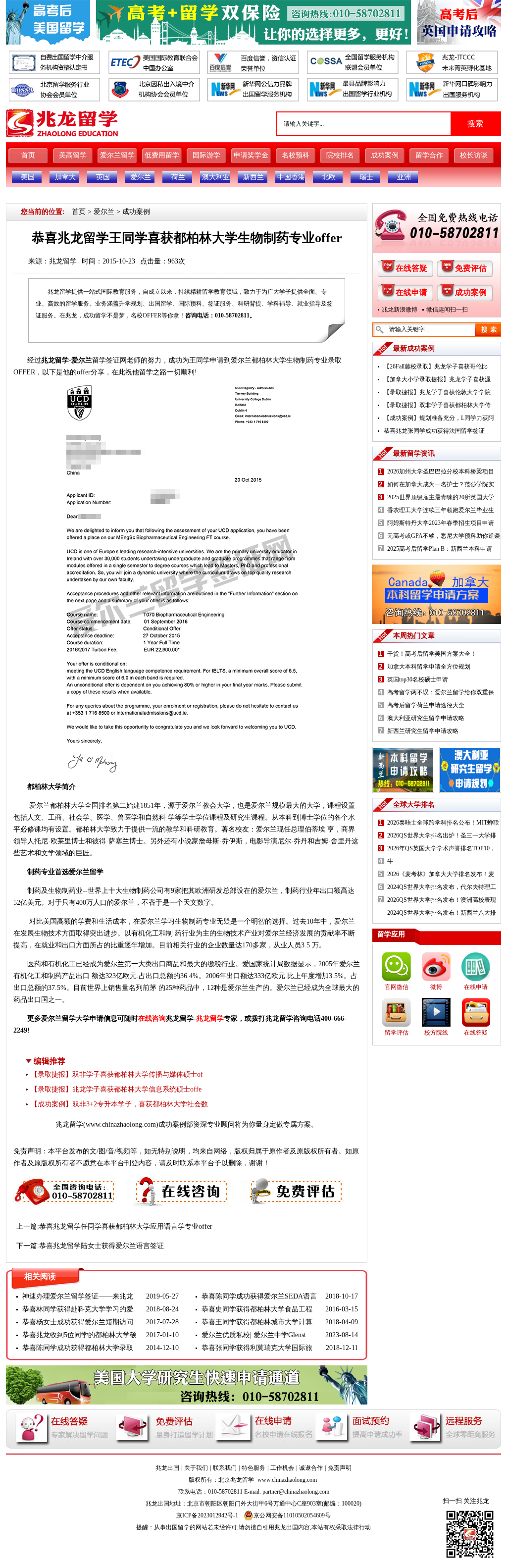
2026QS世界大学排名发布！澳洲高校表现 (441, 899)
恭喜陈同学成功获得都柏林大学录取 (77, 1348)
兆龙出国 (167, 1467)
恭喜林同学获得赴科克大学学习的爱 (77, 1309)
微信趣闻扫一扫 (447, 309)
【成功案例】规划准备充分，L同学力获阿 (439, 418)
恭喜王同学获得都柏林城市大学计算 (257, 1322)
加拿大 (65, 177)
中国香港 (291, 177)
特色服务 (253, 1467)
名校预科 (295, 155)
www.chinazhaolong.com (121, 1124)
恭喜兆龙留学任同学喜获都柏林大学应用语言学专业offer (125, 1226)
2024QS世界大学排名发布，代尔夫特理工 (441, 887)
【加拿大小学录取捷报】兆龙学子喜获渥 (437, 379)
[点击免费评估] (293, 1182)
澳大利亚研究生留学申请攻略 (425, 718)
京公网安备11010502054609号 (292, 1515)
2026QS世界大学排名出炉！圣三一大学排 (441, 835)
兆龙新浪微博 (399, 309)
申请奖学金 (251, 155)
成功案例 (385, 155)
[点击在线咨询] (178, 1182)
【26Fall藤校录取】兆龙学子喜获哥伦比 (436, 366)
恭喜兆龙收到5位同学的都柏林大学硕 (79, 1335)
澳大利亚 (216, 177)
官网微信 (396, 987)
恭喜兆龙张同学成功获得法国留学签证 (434, 430)
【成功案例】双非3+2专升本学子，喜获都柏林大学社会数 (119, 1104)
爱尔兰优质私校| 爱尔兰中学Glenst (254, 1335)
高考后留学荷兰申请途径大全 (425, 705)
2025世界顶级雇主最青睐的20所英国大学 (440, 497)
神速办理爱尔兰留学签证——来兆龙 (77, 1296)
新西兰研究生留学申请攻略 (422, 731)
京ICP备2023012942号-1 (207, 1515)
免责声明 (340, 1467)
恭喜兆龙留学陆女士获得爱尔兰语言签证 (101, 1245)
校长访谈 (474, 155)
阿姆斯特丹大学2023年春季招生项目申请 (440, 523)
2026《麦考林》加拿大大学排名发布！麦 (440, 874)
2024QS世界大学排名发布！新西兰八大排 (441, 912)
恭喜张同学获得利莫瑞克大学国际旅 (257, 1348)
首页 (28, 155)
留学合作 (429, 155)
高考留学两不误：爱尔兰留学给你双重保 (440, 692)
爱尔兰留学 (117, 155)
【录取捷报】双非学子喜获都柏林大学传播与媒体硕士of (117, 1074)
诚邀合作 (311, 1467)
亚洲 (404, 177)
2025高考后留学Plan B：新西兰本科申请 (439, 548)
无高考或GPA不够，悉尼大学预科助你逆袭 (443, 535)
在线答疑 (411, 268)
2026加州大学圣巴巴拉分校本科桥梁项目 (440, 471)
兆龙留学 (63, 261)
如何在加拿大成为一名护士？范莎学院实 (440, 484)
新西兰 (253, 177)
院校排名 (340, 155)
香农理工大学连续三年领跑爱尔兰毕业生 (440, 510)
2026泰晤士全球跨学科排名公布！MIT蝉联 (443, 822)
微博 (436, 987)
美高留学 (73, 155)
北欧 (329, 177)
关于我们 (196, 1467)
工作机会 (282, 1467)
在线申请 (411, 292)
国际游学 (206, 155)
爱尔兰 (140, 177)
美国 (28, 177)
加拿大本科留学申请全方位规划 (428, 666)
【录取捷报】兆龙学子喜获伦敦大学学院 (437, 392)
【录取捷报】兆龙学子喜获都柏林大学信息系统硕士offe (116, 1089)
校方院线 (436, 1032)
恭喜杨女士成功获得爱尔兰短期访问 (77, 1322)
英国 (103, 177)
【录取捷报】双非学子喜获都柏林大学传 (437, 405)
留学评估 (396, 1032)
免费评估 (471, 268)
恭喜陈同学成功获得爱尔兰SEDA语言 (259, 1296)
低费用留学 (162, 155)
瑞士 (366, 177)
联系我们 (225, 1467)
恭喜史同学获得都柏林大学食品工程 (257, 1309)
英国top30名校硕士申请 (417, 679)
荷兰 (178, 177)
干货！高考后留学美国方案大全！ (431, 653)
